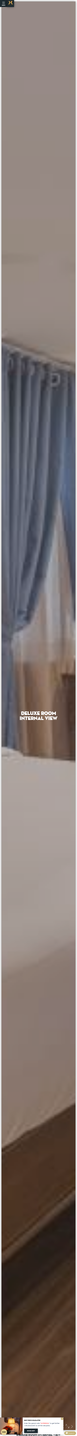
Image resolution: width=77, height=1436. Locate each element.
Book (4, 1432)
